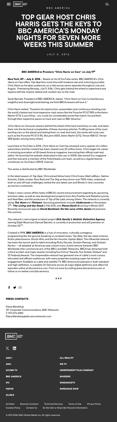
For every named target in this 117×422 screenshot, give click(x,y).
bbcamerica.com (38, 268)
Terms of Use (74, 404)
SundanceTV (67, 383)
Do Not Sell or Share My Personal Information (65, 408)
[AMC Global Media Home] (20, 4)
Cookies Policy (13, 408)
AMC (8, 364)
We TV (63, 364)
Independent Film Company (77, 370)
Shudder (65, 377)
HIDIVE (10, 389)
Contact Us (31, 408)
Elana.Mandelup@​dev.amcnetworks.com (28, 316)
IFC (8, 383)
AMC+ (9, 358)
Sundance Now (69, 389)
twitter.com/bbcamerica (35, 271)
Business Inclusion (29, 404)
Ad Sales (10, 404)
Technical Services (53, 404)
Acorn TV (11, 370)
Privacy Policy (94, 404)
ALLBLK (10, 395)
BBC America (13, 377)
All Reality (67, 358)
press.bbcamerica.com (89, 268)
